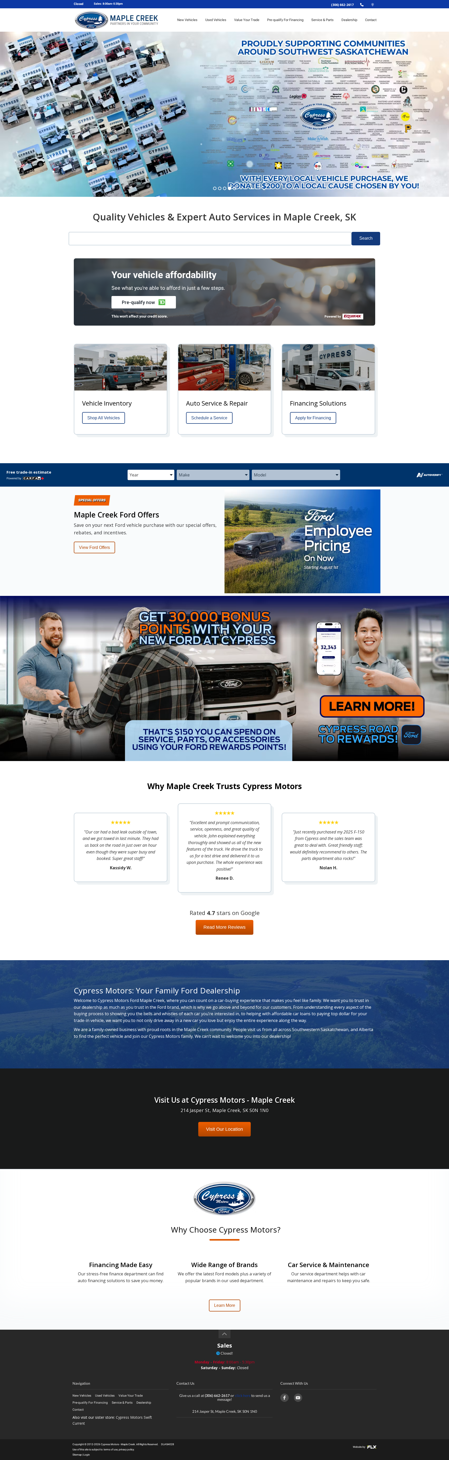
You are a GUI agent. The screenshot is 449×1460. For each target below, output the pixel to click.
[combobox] (151, 475)
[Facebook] (284, 1398)
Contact (371, 20)
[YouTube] (298, 1398)
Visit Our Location (224, 1129)
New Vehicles (187, 20)
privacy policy (126, 1449)
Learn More (224, 1305)
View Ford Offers (94, 547)
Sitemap (77, 1454)
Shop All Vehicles (103, 418)
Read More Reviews (224, 927)
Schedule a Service (209, 418)
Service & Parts (322, 20)
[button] (143, 302)
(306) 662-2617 (342, 5)
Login (86, 1454)
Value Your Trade (246, 20)
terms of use (111, 1449)
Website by (359, 1446)
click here (242, 1395)
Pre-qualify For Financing (285, 20)
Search (366, 238)
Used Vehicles (215, 20)
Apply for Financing (313, 418)
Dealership (349, 20)
